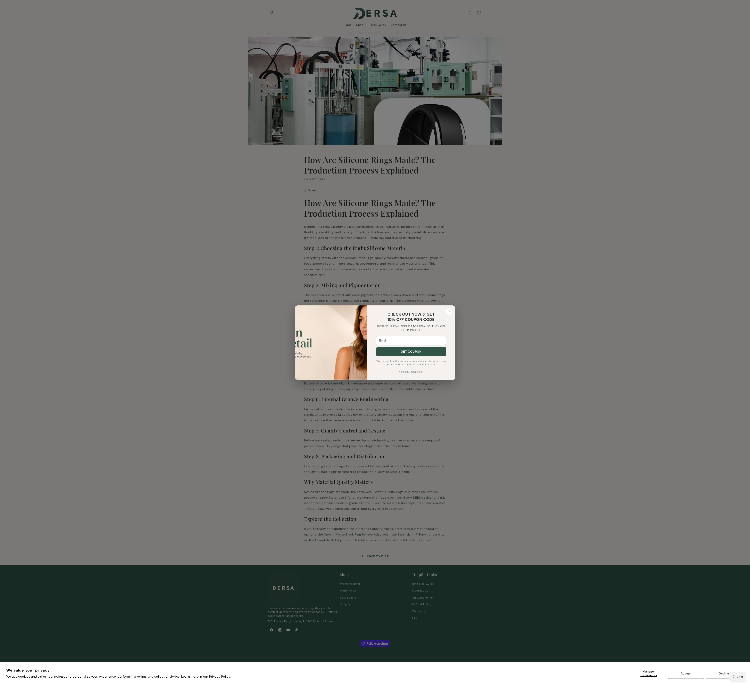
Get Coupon (411, 351)
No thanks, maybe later (411, 372)
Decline (724, 673)
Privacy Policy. (220, 676)
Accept (686, 673)
